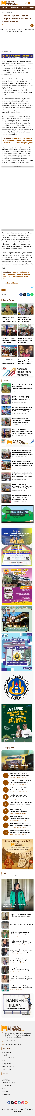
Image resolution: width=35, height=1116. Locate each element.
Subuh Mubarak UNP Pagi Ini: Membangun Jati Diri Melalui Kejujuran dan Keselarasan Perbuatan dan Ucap (20, 831)
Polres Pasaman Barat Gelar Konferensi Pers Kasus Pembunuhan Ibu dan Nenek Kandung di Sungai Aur (22, 475)
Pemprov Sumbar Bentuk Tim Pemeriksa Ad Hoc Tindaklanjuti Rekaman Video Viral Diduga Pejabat (17, 140)
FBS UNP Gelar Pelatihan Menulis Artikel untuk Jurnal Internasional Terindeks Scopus (20, 775)
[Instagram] (22, 1102)
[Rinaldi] (5, 916)
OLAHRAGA (5, 1089)
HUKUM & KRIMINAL (8, 1083)
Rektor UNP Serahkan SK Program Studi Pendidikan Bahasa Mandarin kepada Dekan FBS (21, 398)
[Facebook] (21, 294)
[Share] (32, 25)
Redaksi (4, 1055)
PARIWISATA (5, 1080)
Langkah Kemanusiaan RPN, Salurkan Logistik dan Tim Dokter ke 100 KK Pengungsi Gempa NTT (22, 410)
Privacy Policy (6, 1064)
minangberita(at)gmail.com (13, 1044)
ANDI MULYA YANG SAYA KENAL (21, 924)
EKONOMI (4, 1091)
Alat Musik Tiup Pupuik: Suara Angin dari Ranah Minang (21, 951)
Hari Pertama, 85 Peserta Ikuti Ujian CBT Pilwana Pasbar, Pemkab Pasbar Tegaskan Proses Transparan (20, 782)
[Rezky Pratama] (5, 970)
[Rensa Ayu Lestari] (5, 934)
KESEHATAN (5, 1094)
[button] (26, 3)
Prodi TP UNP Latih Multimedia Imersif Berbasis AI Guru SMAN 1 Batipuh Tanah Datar (22, 487)
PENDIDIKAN (6, 1086)
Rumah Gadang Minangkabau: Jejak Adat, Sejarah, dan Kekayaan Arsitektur (21, 960)
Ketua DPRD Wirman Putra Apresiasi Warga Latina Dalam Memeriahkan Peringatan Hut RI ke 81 (8, 362)
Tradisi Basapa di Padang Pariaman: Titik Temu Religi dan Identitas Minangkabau (21, 987)
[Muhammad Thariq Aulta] (5, 961)
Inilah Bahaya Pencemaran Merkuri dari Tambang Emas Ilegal (20, 933)
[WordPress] (19, 1102)
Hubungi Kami (6, 1069)
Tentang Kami (6, 1052)
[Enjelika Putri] (5, 979)
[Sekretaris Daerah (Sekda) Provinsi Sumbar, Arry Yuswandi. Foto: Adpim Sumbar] (6, 388)
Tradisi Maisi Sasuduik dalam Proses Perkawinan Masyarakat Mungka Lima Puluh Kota (21, 978)
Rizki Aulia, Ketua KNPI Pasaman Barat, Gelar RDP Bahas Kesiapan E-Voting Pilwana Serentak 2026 (19, 817)
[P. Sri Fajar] (5, 925)
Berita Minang (20, 1109)
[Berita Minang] (10, 3)
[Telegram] (28, 294)
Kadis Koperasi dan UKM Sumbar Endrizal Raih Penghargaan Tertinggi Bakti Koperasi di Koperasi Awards (25, 362)
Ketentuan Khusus (7, 1066)
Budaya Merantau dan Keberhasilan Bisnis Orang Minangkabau (19, 969)
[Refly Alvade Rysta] (5, 987)
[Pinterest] (15, 1102)
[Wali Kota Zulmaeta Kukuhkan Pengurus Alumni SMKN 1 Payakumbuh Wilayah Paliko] (9, 330)
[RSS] (26, 1102)
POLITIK (4, 1077)
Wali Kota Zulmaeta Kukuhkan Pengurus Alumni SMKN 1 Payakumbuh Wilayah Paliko (9, 340)
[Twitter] (24, 294)
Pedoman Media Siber (8, 1058)
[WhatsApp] (32, 294)
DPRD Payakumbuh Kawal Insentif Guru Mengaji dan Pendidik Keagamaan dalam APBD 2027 (25, 340)
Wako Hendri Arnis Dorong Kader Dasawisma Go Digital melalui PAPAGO (20, 824)
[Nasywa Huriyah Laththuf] (5, 943)
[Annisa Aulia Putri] (5, 952)
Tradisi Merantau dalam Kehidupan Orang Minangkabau (21, 942)
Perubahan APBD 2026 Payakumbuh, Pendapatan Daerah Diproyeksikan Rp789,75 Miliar (19, 796)
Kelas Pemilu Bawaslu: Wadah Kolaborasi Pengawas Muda (21, 915)
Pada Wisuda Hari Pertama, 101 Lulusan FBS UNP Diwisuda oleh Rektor (22, 497)
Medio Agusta (5, 24)
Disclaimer (4, 1061)
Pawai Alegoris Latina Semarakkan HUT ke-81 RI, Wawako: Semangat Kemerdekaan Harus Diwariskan (25, 319)
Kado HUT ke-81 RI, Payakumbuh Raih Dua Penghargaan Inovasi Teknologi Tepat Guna (18, 810)
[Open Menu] (29, 3)
